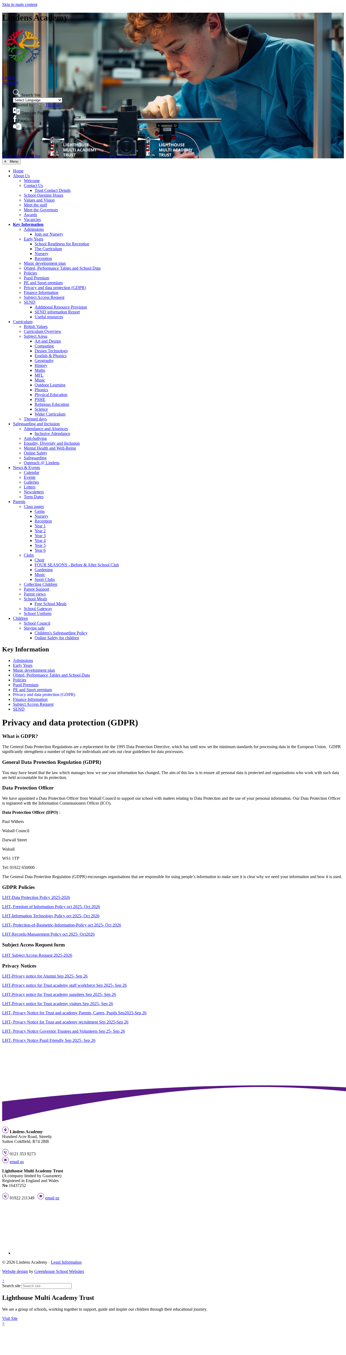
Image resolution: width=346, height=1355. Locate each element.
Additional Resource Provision (61, 307)
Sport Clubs (45, 579)
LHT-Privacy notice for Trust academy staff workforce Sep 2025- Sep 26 (64, 985)
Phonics (41, 389)
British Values (36, 326)
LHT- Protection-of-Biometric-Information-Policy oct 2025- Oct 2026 (61, 925)
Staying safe (34, 628)
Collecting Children (40, 584)
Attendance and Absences (46, 428)
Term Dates (34, 496)
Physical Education (51, 394)
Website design (15, 1271)
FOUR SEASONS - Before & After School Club (77, 565)
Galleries (31, 482)
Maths (40, 370)
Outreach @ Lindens (41, 462)
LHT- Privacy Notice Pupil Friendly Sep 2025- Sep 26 (48, 1040)
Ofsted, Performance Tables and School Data (62, 268)
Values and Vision (39, 200)
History (41, 365)
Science (41, 409)
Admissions (34, 229)
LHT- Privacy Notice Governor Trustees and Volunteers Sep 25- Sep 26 (63, 1031)
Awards (30, 214)
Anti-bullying (35, 438)
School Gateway (38, 608)
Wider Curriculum (50, 414)
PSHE (40, 399)
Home (18, 171)
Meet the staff (35, 205)
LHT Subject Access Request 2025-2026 (37, 955)
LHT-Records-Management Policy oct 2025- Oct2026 (48, 934)
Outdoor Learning (50, 385)
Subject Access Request (44, 297)
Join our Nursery (49, 234)
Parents (19, 501)
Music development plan (45, 263)
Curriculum (22, 321)
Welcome (32, 180)
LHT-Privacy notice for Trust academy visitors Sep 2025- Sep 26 (57, 1003)
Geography (44, 360)
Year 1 (40, 526)
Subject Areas (35, 336)
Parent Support (36, 589)
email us (17, 1161)
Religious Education (52, 404)
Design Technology (51, 351)
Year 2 (40, 530)
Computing (44, 346)
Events (29, 477)
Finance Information (41, 292)
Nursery (41, 253)
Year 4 (40, 540)
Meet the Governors (41, 210)
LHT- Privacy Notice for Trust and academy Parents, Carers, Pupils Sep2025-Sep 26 (74, 1013)
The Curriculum (48, 248)
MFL (39, 375)
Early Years (33, 239)
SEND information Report (57, 312)
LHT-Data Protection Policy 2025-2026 (36, 897)
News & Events (26, 467)
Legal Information (66, 1262)
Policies (30, 273)
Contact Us (33, 185)
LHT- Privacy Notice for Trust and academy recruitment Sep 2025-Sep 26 (65, 1022)
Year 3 (40, 535)
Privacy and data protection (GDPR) (55, 287)
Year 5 (40, 545)
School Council (37, 623)
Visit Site (10, 1318)
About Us (21, 175)
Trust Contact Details (53, 190)
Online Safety (35, 453)
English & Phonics (50, 355)
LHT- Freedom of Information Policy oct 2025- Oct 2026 (51, 906)
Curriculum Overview (42, 331)
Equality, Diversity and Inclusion (52, 443)
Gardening (44, 569)
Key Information (28, 224)
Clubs (29, 555)
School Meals (35, 599)
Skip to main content (19, 4)
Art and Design (48, 341)
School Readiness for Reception (62, 244)
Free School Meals (50, 603)
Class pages (34, 506)
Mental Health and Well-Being (50, 448)
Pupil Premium (36, 278)
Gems (40, 511)
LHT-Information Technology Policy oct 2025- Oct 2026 (50, 916)
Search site (11, 1285)
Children (20, 618)
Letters (29, 487)
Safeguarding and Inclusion (36, 423)
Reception (43, 258)
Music (40, 380)
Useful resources (49, 317)
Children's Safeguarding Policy (61, 633)
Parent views (35, 594)
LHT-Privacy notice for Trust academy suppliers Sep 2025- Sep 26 (59, 994)
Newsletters (34, 492)
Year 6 (40, 550)
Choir (39, 560)
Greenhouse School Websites (59, 1271)
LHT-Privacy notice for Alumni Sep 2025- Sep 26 (45, 976)
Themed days (35, 419)
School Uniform (37, 613)
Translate (53, 105)
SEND (29, 302)
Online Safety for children (57, 637)
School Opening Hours (43, 195)
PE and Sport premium (43, 282)
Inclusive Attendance (52, 433)
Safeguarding (35, 458)
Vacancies (32, 219)
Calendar (31, 472)
